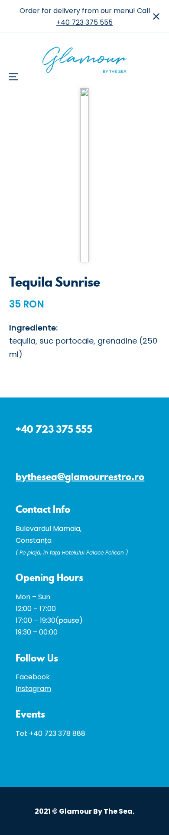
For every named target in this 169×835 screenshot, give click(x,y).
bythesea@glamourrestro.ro (80, 476)
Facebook (33, 677)
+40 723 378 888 (57, 733)
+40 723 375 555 (84, 22)
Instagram (33, 689)
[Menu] (17, 19)
